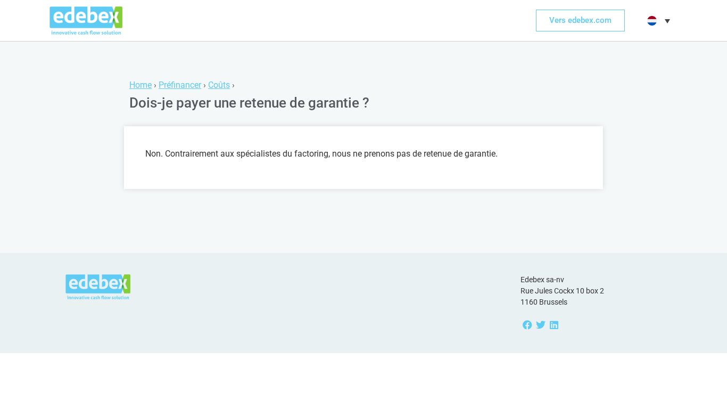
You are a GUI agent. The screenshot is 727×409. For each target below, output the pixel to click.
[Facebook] (527, 325)
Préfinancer (180, 85)
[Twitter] (540, 325)
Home (140, 85)
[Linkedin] (553, 325)
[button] (657, 20)
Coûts (219, 85)
